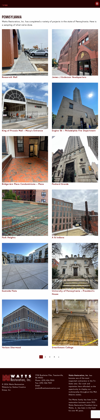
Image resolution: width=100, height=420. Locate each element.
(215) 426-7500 (48, 380)
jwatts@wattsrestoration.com (47, 388)
